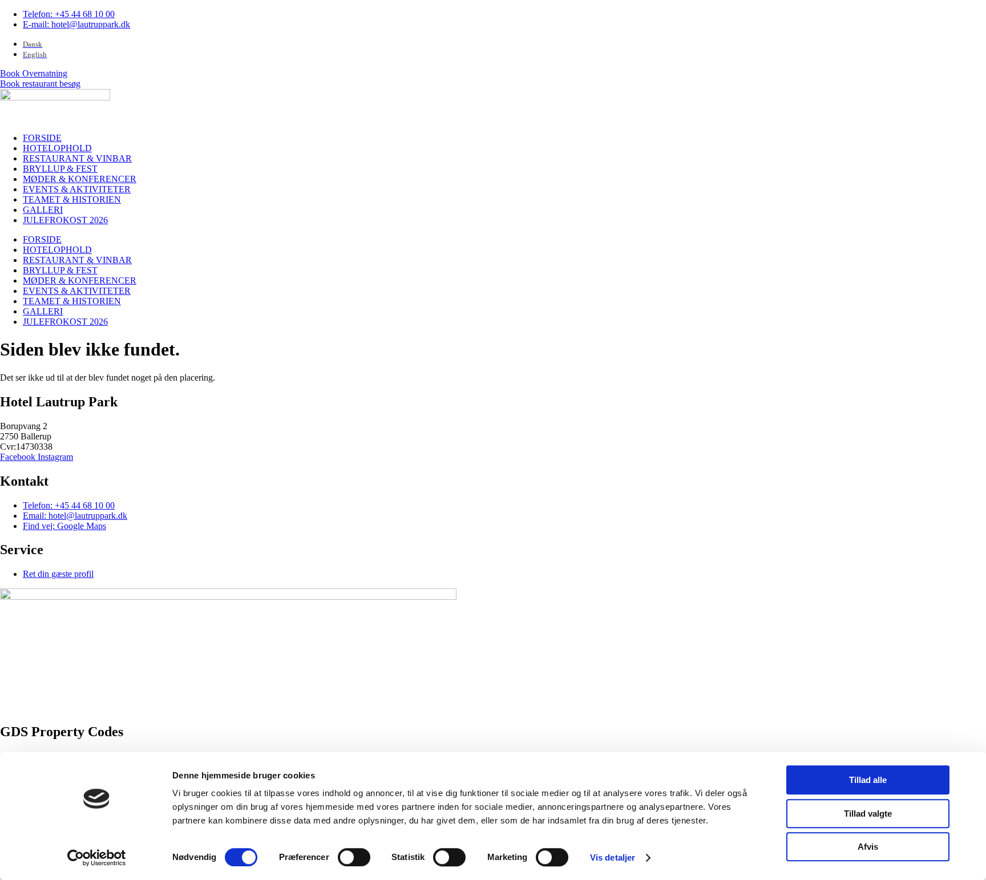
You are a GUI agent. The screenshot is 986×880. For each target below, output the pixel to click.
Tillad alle (868, 780)
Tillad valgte (868, 813)
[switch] (354, 857)
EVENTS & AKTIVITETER (77, 189)
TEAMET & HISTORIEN (72, 199)
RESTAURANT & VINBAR (77, 158)
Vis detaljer (612, 857)
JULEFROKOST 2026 (65, 220)
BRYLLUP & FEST (60, 168)
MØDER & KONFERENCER (79, 179)
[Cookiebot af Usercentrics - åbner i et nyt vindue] (97, 857)
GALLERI (43, 210)
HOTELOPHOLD (57, 148)
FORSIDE (42, 138)
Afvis (868, 846)
